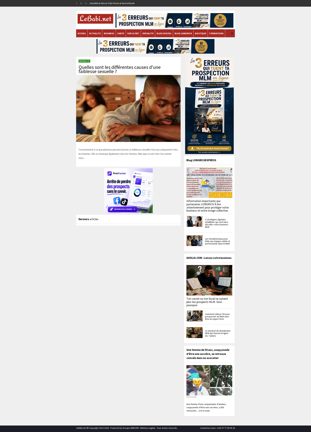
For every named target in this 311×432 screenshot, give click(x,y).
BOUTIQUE (200, 33)
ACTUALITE (95, 33)
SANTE (120, 33)
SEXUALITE (148, 33)
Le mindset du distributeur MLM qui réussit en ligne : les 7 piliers (218, 333)
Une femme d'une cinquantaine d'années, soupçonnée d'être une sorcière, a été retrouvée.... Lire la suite (206, 407)
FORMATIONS (216, 33)
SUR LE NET (133, 33)
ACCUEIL (82, 33)
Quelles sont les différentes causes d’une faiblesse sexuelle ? (120, 69)
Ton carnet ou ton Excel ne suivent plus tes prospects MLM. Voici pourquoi (207, 302)
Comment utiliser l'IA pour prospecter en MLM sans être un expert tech (217, 317)
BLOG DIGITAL (164, 33)
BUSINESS (109, 33)
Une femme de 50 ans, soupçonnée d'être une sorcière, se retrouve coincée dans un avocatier (207, 354)
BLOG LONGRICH (183, 33)
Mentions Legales (147, 428)
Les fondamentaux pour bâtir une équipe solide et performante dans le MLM (217, 241)
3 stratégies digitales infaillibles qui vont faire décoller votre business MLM (216, 223)
